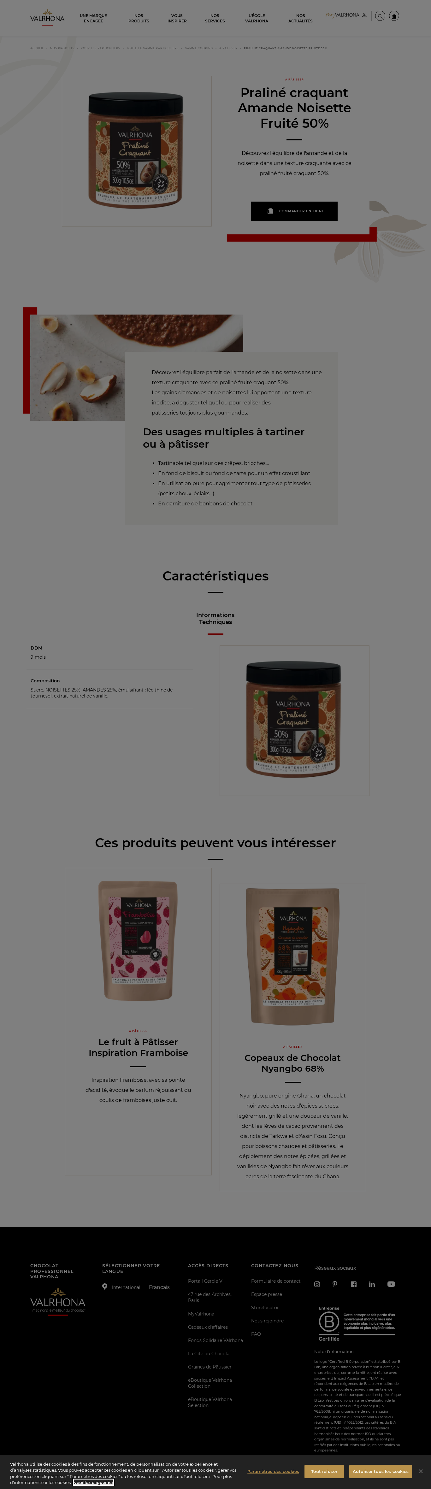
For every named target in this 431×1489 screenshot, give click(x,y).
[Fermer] (421, 1471)
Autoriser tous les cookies (381, 1471)
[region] (215, 1472)
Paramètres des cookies (273, 1471)
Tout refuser (324, 1471)
